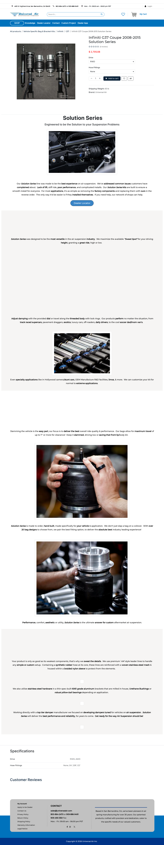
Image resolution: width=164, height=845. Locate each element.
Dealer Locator (82, 203)
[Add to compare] (130, 78)
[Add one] (100, 78)
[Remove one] (91, 78)
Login (150, 6)
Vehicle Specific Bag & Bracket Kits (39, 31)
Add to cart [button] (113, 78)
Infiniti (60, 31)
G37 (67, 31)
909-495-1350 (57, 818)
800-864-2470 (61, 6)
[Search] (101, 14)
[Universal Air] (24, 14)
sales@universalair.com (61, 811)
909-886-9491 (73, 6)
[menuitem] (30, 23)
